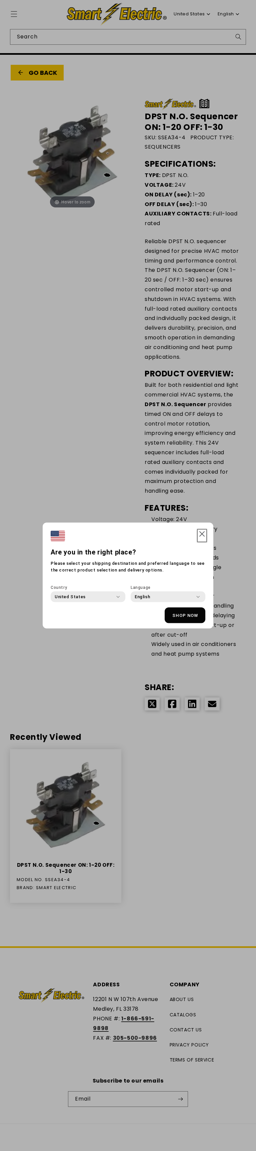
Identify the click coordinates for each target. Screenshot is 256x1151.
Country (59, 587)
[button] (202, 536)
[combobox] (70, 597)
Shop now (185, 615)
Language (141, 587)
